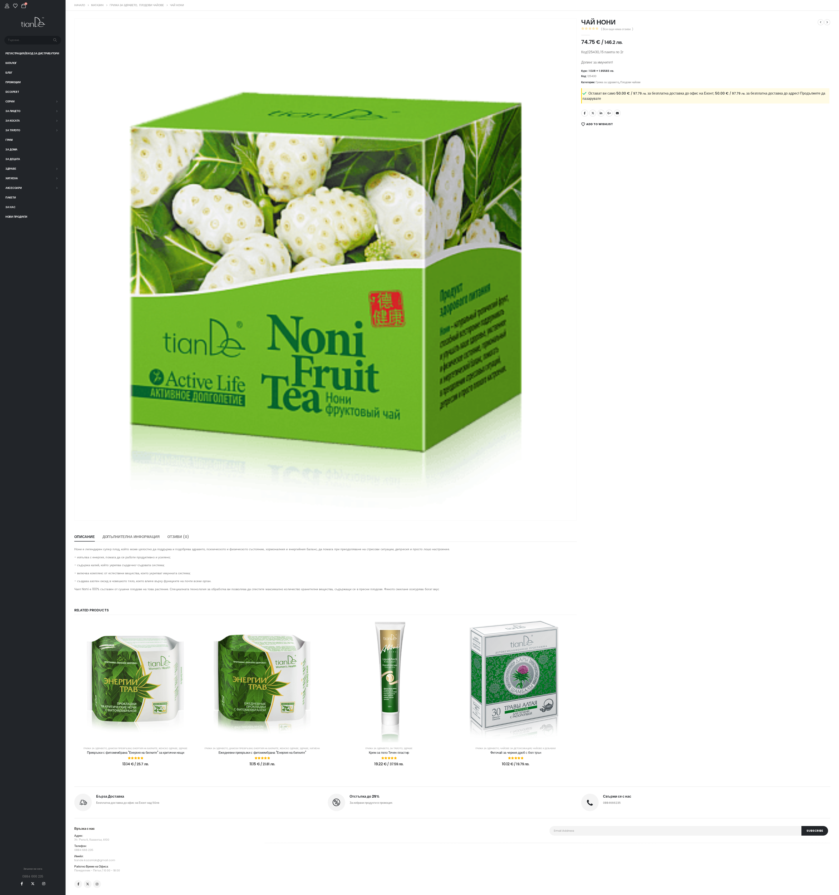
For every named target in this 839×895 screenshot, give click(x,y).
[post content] (135, 681)
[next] (827, 22)
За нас (10, 207)
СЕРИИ (10, 101)
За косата (12, 120)
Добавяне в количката (138, 738)
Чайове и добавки (544, 748)
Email (617, 113)
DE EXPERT (12, 92)
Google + (609, 113)
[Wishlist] (15, 6)
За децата (12, 159)
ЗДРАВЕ (183, 748)
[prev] (821, 22)
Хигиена (11, 178)
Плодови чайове (630, 82)
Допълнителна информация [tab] (131, 536)
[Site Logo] (33, 22)
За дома (11, 149)
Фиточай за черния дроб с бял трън (515, 752)
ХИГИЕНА (315, 748)
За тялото (12, 130)
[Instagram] (44, 884)
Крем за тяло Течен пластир (389, 752)
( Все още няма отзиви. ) (617, 29)
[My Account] (7, 6)
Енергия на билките (145, 748)
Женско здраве (168, 748)
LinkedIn (601, 113)
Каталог (11, 63)
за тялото (396, 748)
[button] (83, 511)
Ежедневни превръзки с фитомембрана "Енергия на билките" (262, 752)
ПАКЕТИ (10, 197)
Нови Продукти (16, 217)
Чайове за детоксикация (516, 748)
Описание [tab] (84, 536)
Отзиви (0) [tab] (178, 536)
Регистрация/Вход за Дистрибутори (32, 53)
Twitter (592, 113)
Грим (9, 140)
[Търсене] (55, 40)
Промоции (13, 82)
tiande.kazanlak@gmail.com (94, 860)
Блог (8, 72)
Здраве (10, 169)
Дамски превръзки (120, 748)
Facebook (584, 113)
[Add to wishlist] (190, 627)
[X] (33, 884)
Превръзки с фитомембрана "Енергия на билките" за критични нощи (135, 752)
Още (518, 738)
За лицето (12, 111)
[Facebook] (22, 884)
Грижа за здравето (95, 748)
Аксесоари (13, 188)
